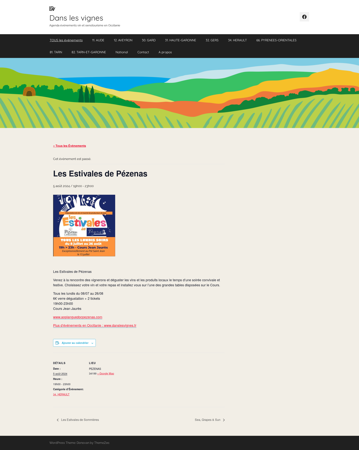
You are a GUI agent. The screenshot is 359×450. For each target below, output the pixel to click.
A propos (165, 52)
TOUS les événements (66, 40)
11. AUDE (98, 40)
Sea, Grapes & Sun (208, 419)
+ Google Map (105, 373)
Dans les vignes (76, 17)
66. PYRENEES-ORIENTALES (276, 40)
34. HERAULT (237, 40)
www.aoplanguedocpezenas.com (77, 316)
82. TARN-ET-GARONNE (89, 52)
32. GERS (212, 40)
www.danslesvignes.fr (120, 325)
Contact (143, 52)
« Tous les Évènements (69, 146)
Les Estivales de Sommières (79, 419)
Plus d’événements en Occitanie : (78, 325)
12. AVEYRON (123, 40)
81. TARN (56, 52)
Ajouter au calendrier (75, 343)
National (122, 52)
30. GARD (149, 40)
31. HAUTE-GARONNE (180, 40)
